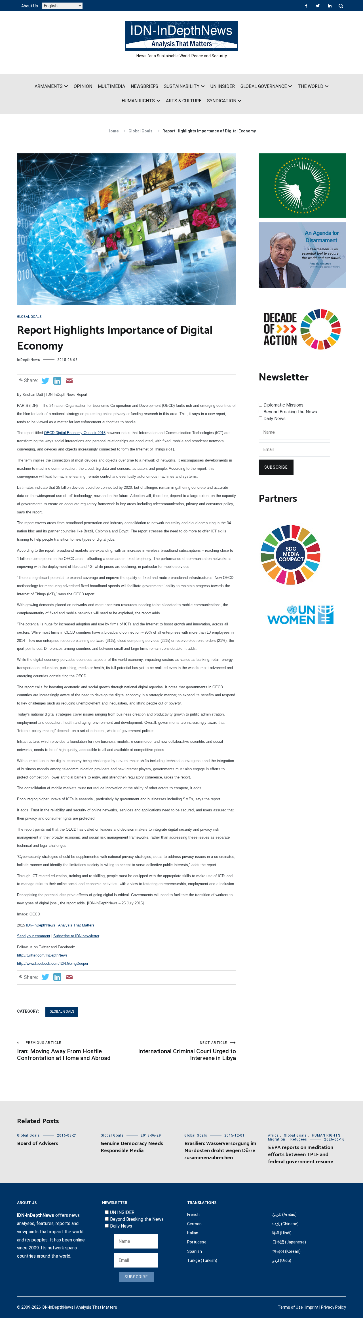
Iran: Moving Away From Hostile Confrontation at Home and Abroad (64, 1051)
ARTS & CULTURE (183, 100)
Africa (273, 1135)
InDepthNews (28, 360)
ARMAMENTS (49, 86)
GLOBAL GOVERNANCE (263, 86)
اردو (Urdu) (281, 1260)
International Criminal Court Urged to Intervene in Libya (187, 1051)
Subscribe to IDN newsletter (76, 936)
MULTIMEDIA (111, 86)
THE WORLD (310, 86)
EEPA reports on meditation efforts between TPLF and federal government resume (300, 1154)
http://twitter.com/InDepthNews (42, 955)
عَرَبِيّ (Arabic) (284, 1214)
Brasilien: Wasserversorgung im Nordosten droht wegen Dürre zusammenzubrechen (220, 1150)
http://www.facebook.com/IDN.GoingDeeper (52, 963)
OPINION (83, 86)
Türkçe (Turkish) (202, 1260)
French (193, 1214)
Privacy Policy (333, 1307)
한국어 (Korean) (286, 1251)
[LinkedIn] (330, 5)
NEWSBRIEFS (144, 86)
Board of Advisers (37, 1143)
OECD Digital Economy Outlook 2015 (74, 433)
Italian (192, 1233)
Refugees (298, 1139)
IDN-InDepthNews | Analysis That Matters (60, 925)
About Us (29, 6)
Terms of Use (290, 1307)
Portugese (196, 1242)
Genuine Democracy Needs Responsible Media (132, 1147)
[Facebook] (306, 5)
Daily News (274, 418)
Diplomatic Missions (283, 405)
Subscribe (276, 467)
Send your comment (33, 936)
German (194, 1224)
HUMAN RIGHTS (138, 100)
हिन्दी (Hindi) (282, 1233)
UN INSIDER (222, 86)
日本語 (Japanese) (289, 1242)
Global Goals (29, 317)
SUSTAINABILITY (181, 86)
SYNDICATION (221, 100)
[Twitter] (317, 5)
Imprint (311, 1307)
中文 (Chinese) (285, 1224)
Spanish (194, 1251)
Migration (276, 1139)
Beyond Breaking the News (290, 411)
